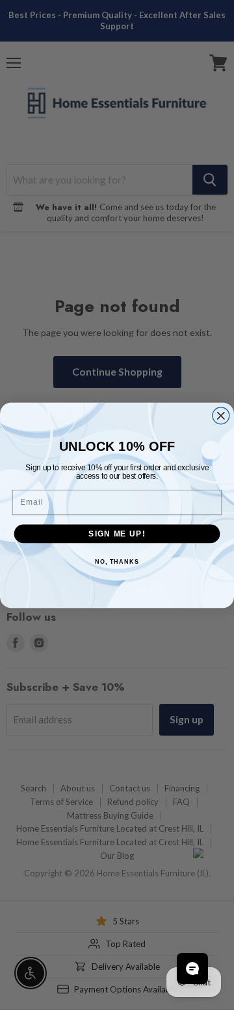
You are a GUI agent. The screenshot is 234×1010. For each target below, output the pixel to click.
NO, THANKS (117, 562)
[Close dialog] (221, 415)
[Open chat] (192, 968)
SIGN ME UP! (116, 533)
